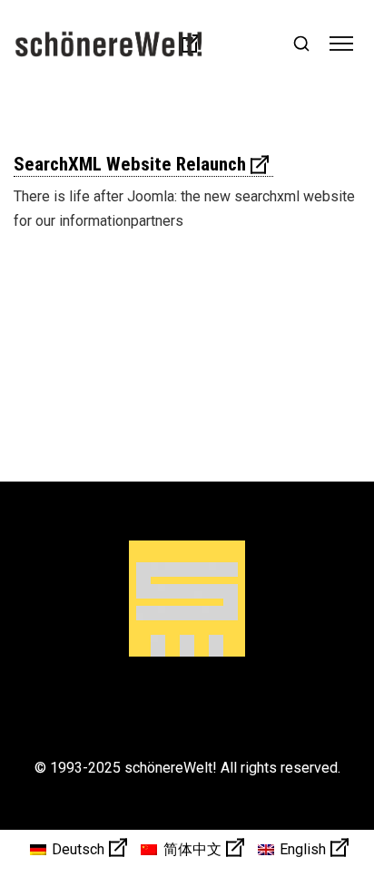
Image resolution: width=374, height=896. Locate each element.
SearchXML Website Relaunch (130, 164)
